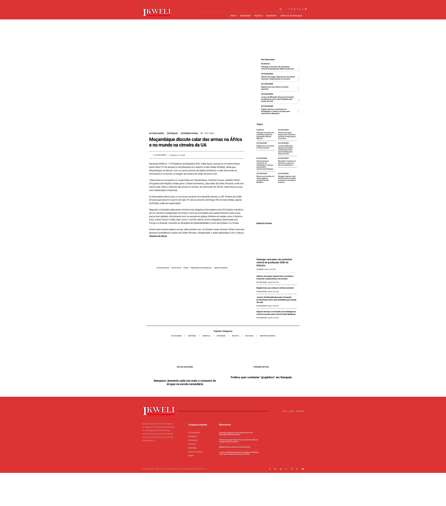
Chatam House (163, 268)
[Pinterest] (236, 155)
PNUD (186, 268)
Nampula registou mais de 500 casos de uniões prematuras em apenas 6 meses (287, 179)
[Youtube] (305, 9)
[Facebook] (289, 9)
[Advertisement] (223, 37)
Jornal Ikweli (161, 155)
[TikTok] (297, 9)
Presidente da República (201, 268)
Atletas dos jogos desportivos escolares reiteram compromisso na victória (278, 78)
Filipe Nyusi (176, 268)
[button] (280, 9)
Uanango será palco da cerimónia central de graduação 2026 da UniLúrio (277, 68)
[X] (300, 9)
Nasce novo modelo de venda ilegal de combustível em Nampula (265, 179)
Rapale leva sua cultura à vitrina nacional (265, 147)
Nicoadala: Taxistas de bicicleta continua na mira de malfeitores (287, 163)
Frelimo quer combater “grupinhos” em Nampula (261, 417)
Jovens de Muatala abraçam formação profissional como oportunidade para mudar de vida (277, 99)
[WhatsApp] (303, 9)
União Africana (221, 268)
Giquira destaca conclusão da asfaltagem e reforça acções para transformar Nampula (275, 111)
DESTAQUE (172, 133)
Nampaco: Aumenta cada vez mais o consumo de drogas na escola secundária (185, 412)
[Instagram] (291, 9)
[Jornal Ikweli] (151, 155)
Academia (265, 63)
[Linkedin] (294, 9)
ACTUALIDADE (156, 133)
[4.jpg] (196, 263)
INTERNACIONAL (189, 133)
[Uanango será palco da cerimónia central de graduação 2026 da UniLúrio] (276, 241)
